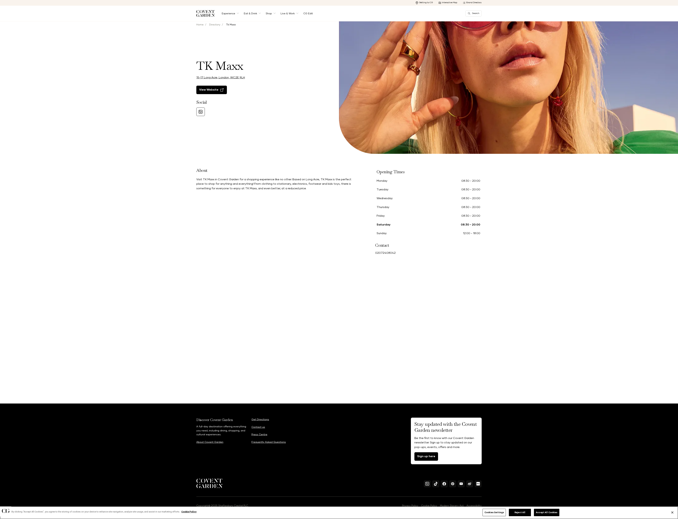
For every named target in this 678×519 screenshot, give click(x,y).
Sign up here (426, 456)
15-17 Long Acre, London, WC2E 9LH (220, 77)
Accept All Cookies (546, 512)
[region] (339, 512)
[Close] (672, 512)
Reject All (520, 512)
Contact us (258, 427)
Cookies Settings (494, 512)
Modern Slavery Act (452, 506)
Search (475, 13)
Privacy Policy (410, 506)
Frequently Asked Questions (268, 442)
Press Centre (259, 434)
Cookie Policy (429, 506)
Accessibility (474, 506)
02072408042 (385, 252)
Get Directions (260, 419)
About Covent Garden (209, 442)
